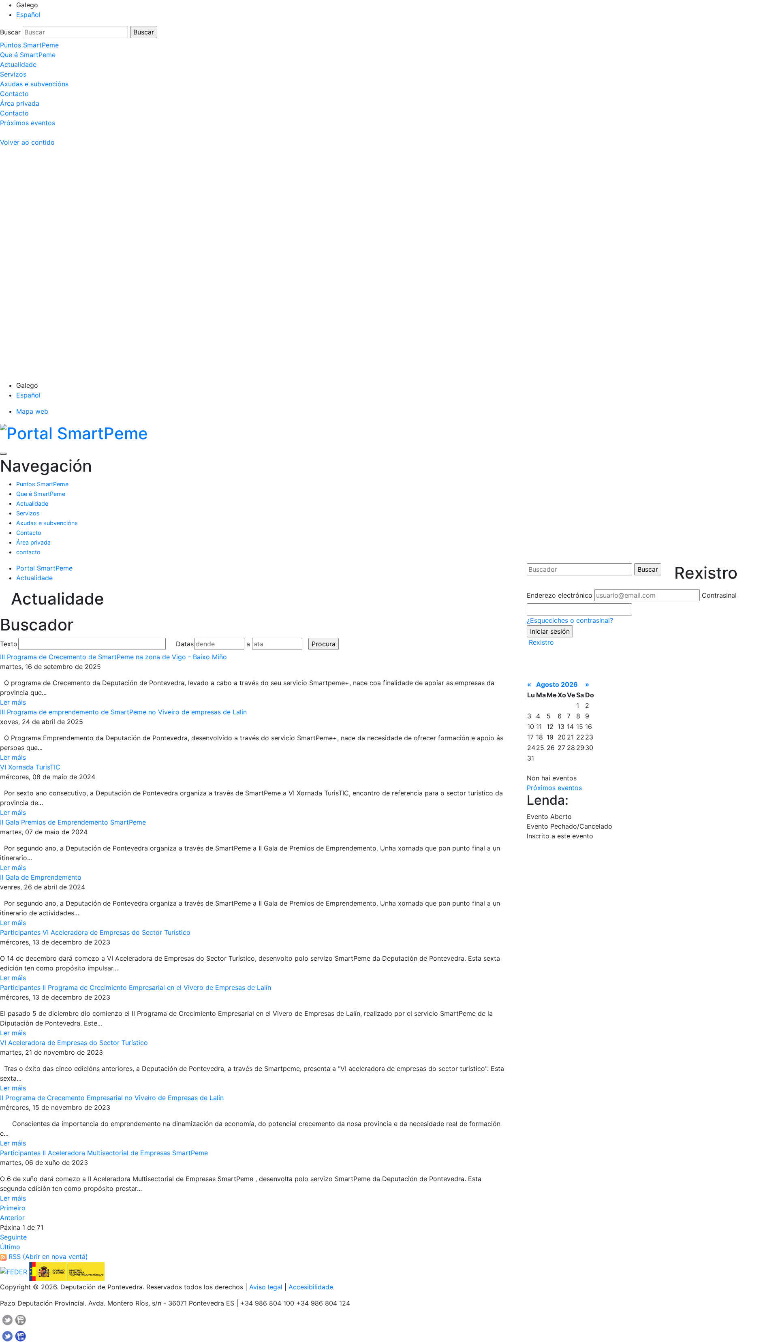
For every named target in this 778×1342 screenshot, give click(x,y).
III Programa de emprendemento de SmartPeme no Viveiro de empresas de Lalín (123, 712)
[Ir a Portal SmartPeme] (74, 432)
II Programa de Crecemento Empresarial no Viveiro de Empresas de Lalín (112, 1098)
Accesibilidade (311, 1287)
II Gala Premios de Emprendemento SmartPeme (73, 822)
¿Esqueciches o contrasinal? (570, 620)
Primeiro (13, 1208)
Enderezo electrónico (559, 595)
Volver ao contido (27, 142)
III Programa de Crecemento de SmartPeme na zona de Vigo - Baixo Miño (113, 657)
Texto (8, 644)
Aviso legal (265, 1287)
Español (28, 15)
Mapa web (32, 411)
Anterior (12, 1218)
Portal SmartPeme (44, 568)
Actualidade (34, 578)
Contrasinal (719, 595)
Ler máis (13, 702)
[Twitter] (7, 1327)
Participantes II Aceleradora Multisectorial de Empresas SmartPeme (104, 1153)
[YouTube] (20, 1327)
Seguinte (13, 1237)
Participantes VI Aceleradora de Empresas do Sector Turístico (95, 932)
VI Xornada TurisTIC (30, 767)
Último (10, 1247)
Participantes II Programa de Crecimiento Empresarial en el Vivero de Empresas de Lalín (135, 987)
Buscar (10, 32)
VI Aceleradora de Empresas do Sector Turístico (74, 1043)
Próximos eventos (554, 788)
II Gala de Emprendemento (40, 877)
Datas (184, 644)
